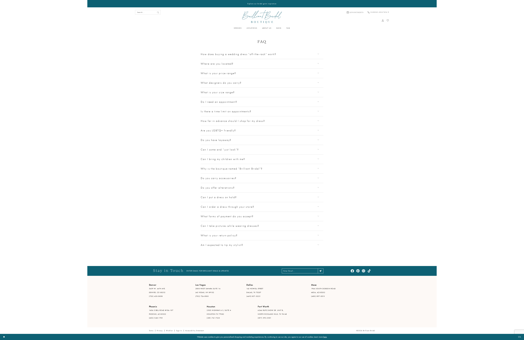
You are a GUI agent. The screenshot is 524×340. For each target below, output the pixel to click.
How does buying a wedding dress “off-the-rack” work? (238, 54)
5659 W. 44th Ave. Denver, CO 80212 (157, 291)
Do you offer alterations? (218, 187)
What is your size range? (218, 92)
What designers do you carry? (221, 82)
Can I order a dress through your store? (227, 206)
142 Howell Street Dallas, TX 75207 (254, 291)
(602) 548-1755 (156, 318)
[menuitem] (355, 12)
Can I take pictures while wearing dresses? (230, 226)
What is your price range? (218, 73)
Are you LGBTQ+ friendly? (218, 130)
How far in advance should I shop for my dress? (233, 121)
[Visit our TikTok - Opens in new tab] (369, 271)
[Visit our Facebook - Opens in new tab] (352, 271)
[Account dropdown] (382, 20)
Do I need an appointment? (219, 102)
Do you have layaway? (216, 140)
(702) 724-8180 (202, 296)
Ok (519, 337)
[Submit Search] (158, 12)
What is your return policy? (219, 235)
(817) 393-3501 (264, 318)
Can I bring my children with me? (223, 159)
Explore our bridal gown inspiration (261, 4)
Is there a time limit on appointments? (226, 111)
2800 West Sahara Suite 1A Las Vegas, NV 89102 (208, 291)
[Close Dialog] (4, 337)
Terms (151, 331)
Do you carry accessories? (218, 178)
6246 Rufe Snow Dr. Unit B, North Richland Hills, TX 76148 (272, 312)
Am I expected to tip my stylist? (222, 245)
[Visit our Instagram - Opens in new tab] (363, 271)
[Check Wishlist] (387, 20)
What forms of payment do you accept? (227, 216)
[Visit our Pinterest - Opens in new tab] (358, 271)
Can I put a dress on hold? (219, 197)
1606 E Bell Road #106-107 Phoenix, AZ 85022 (161, 312)
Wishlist (169, 331)
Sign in (179, 331)
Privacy (160, 331)
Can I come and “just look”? (220, 149)
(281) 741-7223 (213, 318)
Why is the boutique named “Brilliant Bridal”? (232, 168)
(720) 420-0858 (156, 296)
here (325, 337)
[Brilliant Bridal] (262, 16)
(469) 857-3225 (253, 296)
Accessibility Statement (194, 331)
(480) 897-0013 (318, 296)
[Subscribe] (320, 270)
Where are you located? (217, 63)
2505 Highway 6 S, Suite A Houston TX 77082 (219, 312)
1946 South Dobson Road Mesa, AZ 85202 (323, 291)
